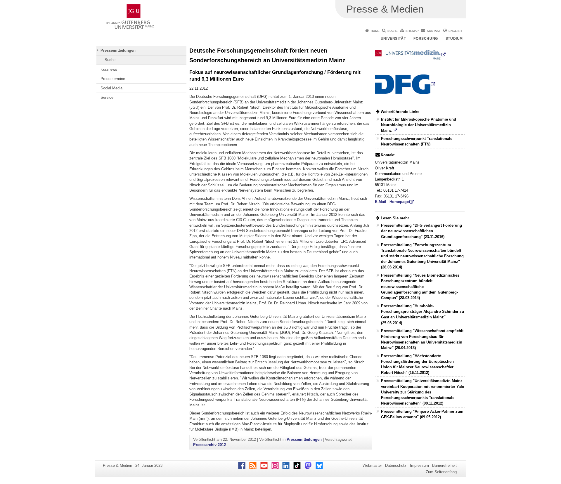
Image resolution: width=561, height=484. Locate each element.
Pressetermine (113, 79)
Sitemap (412, 30)
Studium (454, 39)
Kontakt (434, 30)
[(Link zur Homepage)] (410, 54)
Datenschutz (395, 465)
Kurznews (109, 69)
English (455, 30)
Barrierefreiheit (444, 465)
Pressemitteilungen (118, 50)
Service (107, 97)
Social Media (111, 88)
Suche (392, 30)
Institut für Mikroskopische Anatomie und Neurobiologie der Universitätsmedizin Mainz (418, 125)
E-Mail (380, 202)
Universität (393, 39)
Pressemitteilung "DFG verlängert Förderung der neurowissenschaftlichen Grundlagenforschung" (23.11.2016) (421, 231)
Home (375, 30)
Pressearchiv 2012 (209, 445)
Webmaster (372, 465)
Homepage (399, 202)
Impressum (419, 465)
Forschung (425, 39)
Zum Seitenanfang (441, 472)
